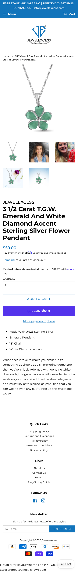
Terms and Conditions (39, 445)
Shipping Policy (39, 431)
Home (6, 56)
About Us (39, 468)
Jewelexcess (50, 540)
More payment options (39, 321)
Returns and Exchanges (39, 436)
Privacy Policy (39, 440)
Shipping (9, 260)
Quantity (9, 278)
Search (39, 477)
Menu (11, 14)
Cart (72, 14)
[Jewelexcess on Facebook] (35, 501)
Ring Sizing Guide (39, 482)
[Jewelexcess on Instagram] (43, 501)
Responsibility (39, 450)
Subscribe (62, 529)
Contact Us (39, 472)
